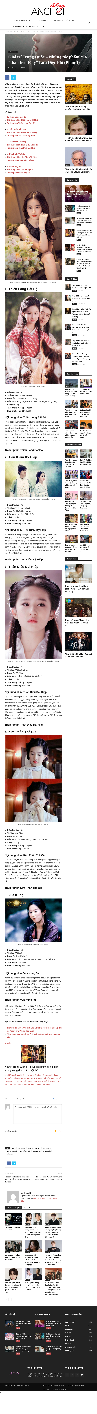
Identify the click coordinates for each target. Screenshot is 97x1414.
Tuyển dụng (69, 1385)
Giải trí (15, 21)
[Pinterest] (72, 1375)
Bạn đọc (40, 26)
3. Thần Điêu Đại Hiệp (16, 142)
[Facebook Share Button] (7, 77)
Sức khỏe (29, 26)
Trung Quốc (47, 1151)
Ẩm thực (25, 21)
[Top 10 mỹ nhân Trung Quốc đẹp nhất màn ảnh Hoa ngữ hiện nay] (71, 474)
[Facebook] (67, 1375)
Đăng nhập (57, 1099)
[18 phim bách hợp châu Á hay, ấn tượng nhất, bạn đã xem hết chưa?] (70, 220)
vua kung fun (10, 1154)
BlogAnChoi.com (33, 1373)
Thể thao (69, 21)
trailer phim (37, 1151)
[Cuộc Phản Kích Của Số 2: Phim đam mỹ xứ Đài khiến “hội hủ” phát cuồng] (86, 453)
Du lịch (35, 21)
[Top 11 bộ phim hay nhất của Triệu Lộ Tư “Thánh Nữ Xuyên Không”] (71, 453)
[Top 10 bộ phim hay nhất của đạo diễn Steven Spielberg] (78, 156)
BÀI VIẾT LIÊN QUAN (13, 1208)
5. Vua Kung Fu (14, 167)
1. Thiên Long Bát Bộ (16, 117)
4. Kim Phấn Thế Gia (16, 154)
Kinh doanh (17, 26)
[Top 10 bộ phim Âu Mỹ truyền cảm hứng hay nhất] (78, 94)
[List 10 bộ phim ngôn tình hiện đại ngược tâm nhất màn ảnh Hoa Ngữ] (71, 518)
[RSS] (77, 1375)
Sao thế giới (70, 1322)
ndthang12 (26, 1193)
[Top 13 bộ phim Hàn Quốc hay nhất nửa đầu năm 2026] (68, 342)
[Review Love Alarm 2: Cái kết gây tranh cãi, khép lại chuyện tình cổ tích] (71, 539)
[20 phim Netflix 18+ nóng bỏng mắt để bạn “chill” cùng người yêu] (39, 1323)
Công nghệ (57, 21)
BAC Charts (46, 1389)
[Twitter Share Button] (13, 77)
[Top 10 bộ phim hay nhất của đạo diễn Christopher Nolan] (78, 125)
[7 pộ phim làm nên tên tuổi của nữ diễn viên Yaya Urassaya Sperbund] (86, 383)
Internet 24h (70, 1347)
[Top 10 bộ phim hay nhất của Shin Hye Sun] (68, 287)
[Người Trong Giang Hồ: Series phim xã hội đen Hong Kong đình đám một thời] (70, 233)
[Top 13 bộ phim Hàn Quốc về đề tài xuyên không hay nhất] (78, 641)
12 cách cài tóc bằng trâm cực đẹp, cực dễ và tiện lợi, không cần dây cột (18, 1179)
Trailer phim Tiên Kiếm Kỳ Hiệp (21, 136)
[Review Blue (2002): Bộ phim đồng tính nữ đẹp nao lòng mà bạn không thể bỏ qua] (71, 383)
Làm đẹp (44, 21)
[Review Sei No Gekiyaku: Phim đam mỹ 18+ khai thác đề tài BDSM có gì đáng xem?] (70, 247)
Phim (16, 52)
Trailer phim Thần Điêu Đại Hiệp (21, 148)
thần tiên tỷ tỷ (46, 1148)
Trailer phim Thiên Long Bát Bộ (21, 123)
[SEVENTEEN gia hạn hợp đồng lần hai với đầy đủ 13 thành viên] (13, 1246)
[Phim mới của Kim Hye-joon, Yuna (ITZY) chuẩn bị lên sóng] (78, 573)
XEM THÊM (28, 1208)
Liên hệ (63, 1389)
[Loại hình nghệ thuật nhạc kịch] (13, 1219)
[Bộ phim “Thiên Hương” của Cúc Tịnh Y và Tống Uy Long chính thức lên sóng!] (9, 1336)
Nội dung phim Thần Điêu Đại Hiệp (22, 145)
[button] (89, 23)
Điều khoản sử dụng (57, 1385)
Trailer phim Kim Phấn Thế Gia (20, 160)
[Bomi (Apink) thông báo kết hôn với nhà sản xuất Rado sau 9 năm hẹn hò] (33, 1274)
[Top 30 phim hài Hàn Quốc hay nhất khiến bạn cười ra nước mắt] (71, 404)
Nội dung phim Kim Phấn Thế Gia (22, 157)
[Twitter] (82, 1375)
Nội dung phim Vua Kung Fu (20, 170)
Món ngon (69, 1351)
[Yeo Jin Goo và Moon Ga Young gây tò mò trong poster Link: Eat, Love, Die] (86, 424)
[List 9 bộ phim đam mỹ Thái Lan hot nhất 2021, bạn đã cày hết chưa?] (86, 539)
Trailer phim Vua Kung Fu (18, 173)
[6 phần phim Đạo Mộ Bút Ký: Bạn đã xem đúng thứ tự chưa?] (70, 208)
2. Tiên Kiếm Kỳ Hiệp (16, 129)
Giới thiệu (46, 1385)
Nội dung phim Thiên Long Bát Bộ (22, 120)
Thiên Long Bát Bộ (11, 1151)
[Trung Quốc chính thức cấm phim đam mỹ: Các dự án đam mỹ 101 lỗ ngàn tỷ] (71, 424)
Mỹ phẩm (69, 1329)
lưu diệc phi (21, 1148)
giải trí (13, 1148)
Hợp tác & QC (79, 1385)
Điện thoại (69, 1340)
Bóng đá (68, 1343)
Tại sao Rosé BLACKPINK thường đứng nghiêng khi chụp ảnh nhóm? (48, 1178)
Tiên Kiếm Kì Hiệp (25, 1151)
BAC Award (56, 1389)
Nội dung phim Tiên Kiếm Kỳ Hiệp (22, 132)
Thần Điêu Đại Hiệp (34, 1148)
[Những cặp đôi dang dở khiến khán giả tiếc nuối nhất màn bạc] (86, 404)
